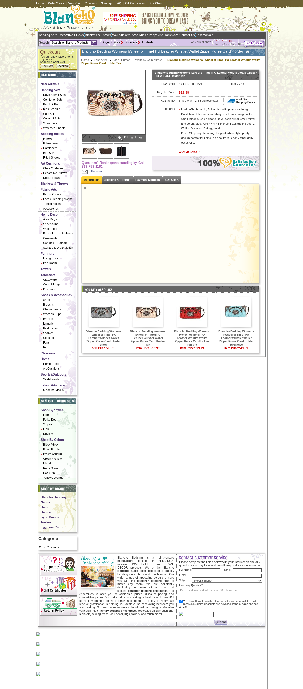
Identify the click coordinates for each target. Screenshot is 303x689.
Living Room (51, 258)
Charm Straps (52, 309)
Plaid (46, 429)
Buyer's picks (111, 42)
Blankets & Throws (98, 35)
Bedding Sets (48, 35)
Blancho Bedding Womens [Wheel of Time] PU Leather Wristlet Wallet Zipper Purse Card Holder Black (103, 338)
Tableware (171, 35)
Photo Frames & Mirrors (58, 233)
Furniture (47, 253)
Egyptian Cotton (52, 527)
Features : (170, 108)
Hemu (45, 507)
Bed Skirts (49, 153)
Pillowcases (50, 143)
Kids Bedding (51, 109)
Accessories (51, 208)
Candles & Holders (55, 243)
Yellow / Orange (53, 477)
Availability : (168, 100)
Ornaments (50, 238)
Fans (46, 342)
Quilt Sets (49, 113)
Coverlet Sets (51, 118)
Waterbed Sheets (54, 128)
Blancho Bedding (53, 497)
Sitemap (106, 3)
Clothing (48, 338)
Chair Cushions (53, 168)
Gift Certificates (135, 3)
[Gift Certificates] (58, 594)
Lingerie (48, 323)
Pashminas (50, 328)
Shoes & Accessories (56, 295)
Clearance (48, 353)
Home (40, 3)
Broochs (48, 304)
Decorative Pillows (71, 35)
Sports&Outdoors (53, 374)
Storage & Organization (58, 247)
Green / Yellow (52, 458)
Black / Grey (50, 444)
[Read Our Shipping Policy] (241, 102)
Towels (46, 269)
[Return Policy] (58, 614)
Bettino (46, 512)
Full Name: (185, 569)
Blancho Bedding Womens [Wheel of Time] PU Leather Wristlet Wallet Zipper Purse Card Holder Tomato (192, 338)
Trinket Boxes (52, 204)
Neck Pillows (51, 177)
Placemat (49, 289)
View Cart (74, 3)
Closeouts (130, 42)
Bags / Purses (52, 194)
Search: (44, 42)
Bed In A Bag (51, 104)
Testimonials (204, 35)
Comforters (50, 148)
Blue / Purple (51, 449)
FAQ (118, 3)
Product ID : (168, 84)
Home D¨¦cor (51, 364)
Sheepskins (155, 35)
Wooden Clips (52, 314)
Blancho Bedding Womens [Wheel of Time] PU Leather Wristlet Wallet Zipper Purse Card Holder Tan (147, 338)
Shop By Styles (52, 410)
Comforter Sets (52, 99)
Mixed (47, 463)
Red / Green (51, 468)
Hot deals (147, 42)
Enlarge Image (133, 137)
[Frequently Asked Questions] (58, 574)
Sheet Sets (50, 123)
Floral (46, 415)
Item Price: (99, 348)
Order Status (56, 3)
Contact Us (187, 35)
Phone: (227, 569)
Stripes (47, 424)
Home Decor (50, 214)
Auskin (46, 522)
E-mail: (183, 575)
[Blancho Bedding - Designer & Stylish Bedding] (69, 28)
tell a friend (96, 171)
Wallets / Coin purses (148, 60)
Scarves (48, 333)
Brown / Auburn (53, 454)
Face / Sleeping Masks (57, 199)
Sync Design (50, 517)
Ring (46, 347)
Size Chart (155, 3)
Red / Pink (49, 473)
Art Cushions (50, 163)
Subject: (183, 580)
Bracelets (49, 319)
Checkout (91, 3)
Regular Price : (166, 92)
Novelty (48, 434)
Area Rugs (139, 35)
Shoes (47, 300)
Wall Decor (50, 228)
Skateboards (51, 379)
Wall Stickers (121, 35)
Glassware (50, 279)
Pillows (47, 138)
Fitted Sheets (51, 157)
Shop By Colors (52, 439)
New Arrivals (50, 84)
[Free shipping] (146, 23)
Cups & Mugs (51, 284)
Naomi (45, 502)
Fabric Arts (49, 189)
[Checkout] (63, 67)
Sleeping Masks (53, 390)
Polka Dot (49, 419)
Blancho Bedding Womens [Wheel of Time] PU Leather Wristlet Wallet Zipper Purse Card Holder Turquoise (236, 338)
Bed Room (50, 263)
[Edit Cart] (48, 67)
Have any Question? (191, 585)
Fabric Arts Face (53, 385)
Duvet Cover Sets (54, 94)
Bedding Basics (52, 134)
